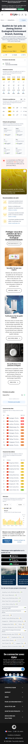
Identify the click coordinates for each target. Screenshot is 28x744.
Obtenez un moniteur (12, 210)
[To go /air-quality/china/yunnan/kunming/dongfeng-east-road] (14, 468)
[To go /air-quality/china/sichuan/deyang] (14, 421)
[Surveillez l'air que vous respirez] (14, 257)
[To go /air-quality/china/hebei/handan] (14, 445)
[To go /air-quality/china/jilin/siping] (14, 436)
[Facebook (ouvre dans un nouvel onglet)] (6, 674)
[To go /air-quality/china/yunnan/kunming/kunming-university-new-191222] (14, 477)
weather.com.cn (15, 398)
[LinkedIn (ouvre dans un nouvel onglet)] (21, 674)
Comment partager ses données (19, 541)
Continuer (20, 9)
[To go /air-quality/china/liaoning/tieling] (14, 439)
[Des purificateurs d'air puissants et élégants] (14, 352)
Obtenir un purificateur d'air (14, 223)
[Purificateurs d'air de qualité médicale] (14, 304)
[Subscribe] (22, 669)
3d (21, 99)
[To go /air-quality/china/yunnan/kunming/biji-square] (14, 471)
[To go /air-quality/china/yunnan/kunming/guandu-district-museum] (14, 465)
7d (24, 99)
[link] (19, 14)
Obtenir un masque (12, 216)
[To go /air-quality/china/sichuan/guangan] (14, 418)
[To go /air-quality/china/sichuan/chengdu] (14, 433)
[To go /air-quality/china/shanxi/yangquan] (14, 442)
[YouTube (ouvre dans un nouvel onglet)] (14, 674)
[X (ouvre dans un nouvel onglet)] (10, 674)
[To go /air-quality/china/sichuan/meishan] (14, 430)
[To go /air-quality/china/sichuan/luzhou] (14, 424)
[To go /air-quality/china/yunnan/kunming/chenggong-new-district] (14, 480)
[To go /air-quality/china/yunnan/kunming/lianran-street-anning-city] (14, 489)
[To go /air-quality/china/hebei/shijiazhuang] (14, 427)
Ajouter (24, 20)
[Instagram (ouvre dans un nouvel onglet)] (18, 674)
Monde (2, 20)
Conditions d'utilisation (14, 735)
